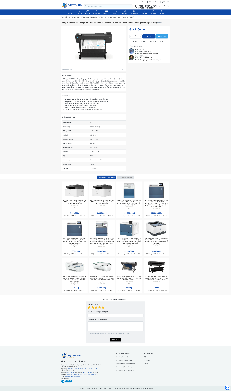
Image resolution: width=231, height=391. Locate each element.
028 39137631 (93, 368)
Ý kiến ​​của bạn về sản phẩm (97, 319)
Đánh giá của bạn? (94, 304)
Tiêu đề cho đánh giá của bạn (97, 312)
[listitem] (94, 46)
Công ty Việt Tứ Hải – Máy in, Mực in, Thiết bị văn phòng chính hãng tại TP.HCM (115, 388)
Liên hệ (144, 2)
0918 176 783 (148, 51)
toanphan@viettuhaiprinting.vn (149, 53)
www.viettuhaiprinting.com (74, 374)
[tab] (106, 177)
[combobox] (108, 6)
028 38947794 (82, 368)
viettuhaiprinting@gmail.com (73, 376)
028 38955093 (72, 368)
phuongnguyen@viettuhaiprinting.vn (150, 59)
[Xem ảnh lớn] (94, 46)
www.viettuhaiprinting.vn (91, 374)
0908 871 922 (148, 58)
